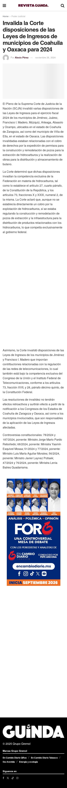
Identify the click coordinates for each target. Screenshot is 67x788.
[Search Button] (62, 5)
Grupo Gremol (22, 744)
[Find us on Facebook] (3, 778)
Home (6, 16)
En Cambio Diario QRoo (15, 757)
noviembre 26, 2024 (45, 57)
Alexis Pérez (22, 57)
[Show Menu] (4, 5)
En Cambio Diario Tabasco (44, 757)
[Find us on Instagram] (17, 778)
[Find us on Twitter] (8, 778)
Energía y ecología (28, 761)
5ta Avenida (9, 761)
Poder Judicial (18, 16)
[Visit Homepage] (33, 5)
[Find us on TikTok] (13, 778)
